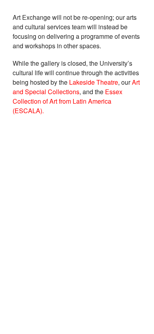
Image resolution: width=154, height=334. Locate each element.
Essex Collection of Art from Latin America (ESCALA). (67, 101)
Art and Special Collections (76, 87)
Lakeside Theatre (93, 82)
